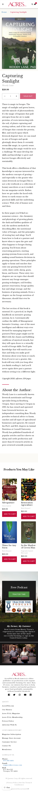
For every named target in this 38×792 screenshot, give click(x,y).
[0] (35, 4)
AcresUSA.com (8, 706)
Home (4, 12)
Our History (7, 710)
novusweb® (24, 789)
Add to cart (10, 514)
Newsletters (7, 749)
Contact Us (6, 746)
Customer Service (9, 742)
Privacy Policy (8, 721)
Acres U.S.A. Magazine (11, 713)
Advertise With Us (9, 725)
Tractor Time (19, 594)
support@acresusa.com (12, 765)
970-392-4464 (8, 761)
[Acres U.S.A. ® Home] (17, 4)
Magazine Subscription (11, 734)
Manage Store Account (11, 738)
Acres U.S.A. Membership (12, 717)
